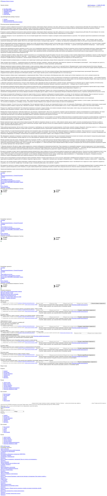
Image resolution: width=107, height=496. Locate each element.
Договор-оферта (7, 386)
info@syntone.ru (91, 5)
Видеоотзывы (6, 394)
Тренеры (5, 376)
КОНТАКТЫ (6, 14)
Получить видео (86, 355)
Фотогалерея (6, 400)
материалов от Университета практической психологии (26, 309)
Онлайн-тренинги (8, 373)
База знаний (6, 395)
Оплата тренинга (7, 385)
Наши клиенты (7, 383)
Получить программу (87, 361)
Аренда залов (6, 382)
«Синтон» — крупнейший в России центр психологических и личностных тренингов (16, 403)
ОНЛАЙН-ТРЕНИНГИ (9, 10)
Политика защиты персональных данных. (31, 304)
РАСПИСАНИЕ (7, 9)
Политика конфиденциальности (80, 304)
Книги (5, 399)
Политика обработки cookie (10, 389)
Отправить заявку (86, 310)
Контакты (5, 377)
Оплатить (98, 303)
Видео (5, 398)
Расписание (6, 372)
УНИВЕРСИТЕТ (7, 11)
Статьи (5, 396)
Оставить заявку (86, 341)
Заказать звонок (4, 5)
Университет (6, 375)
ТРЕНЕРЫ (6, 13)
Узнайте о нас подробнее (64, 404)
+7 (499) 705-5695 (100, 5)
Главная (5, 371)
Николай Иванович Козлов (86, 403)
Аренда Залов (6, 437)
